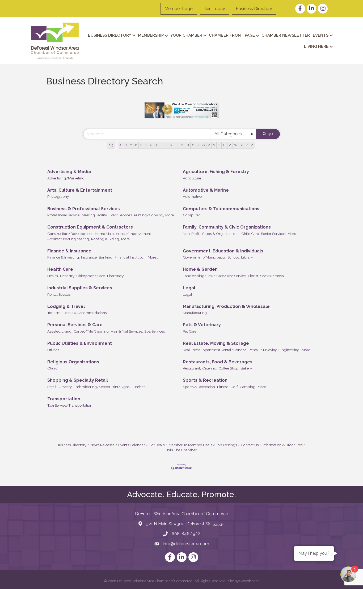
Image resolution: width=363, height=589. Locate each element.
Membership (151, 35)
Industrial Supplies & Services (79, 287)
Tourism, (54, 313)
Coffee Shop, (228, 368)
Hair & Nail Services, (127, 331)
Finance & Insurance (69, 250)
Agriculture (192, 178)
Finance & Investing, (63, 257)
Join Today (214, 8)
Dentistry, (67, 276)
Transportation (63, 398)
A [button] (120, 145)
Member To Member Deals (190, 445)
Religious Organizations (73, 361)
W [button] (235, 145)
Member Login (178, 8)
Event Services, (121, 215)
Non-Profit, (192, 233)
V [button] (230, 145)
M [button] (182, 145)
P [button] (198, 145)
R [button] (209, 145)
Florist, (253, 276)
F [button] (146, 145)
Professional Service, (63, 215)
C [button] (131, 145)
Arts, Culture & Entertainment (79, 190)
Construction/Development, (70, 233)
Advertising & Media (69, 171)
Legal (189, 287)
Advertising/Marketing (66, 178)
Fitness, (223, 387)
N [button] (188, 145)
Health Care (60, 269)
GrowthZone (249, 581)
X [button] (242, 145)
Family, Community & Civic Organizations (227, 227)
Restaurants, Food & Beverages (217, 361)
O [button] (193, 145)
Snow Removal (272, 276)
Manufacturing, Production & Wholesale (226, 306)
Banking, (106, 257)
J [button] (166, 145)
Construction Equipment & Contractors (90, 227)
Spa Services (154, 331)
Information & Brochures (282, 445)
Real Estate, (192, 350)
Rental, (254, 350)
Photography (58, 196)
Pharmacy (115, 276)
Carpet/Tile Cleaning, (91, 331)
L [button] (176, 145)
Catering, (209, 368)
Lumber (138, 387)
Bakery (246, 368)
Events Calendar (131, 445)
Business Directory (254, 8)
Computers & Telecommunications (221, 208)
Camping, (248, 387)
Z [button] (252, 145)
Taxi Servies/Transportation (69, 405)
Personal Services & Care (75, 324)
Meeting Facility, (94, 215)
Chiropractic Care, (91, 276)
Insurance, (89, 257)
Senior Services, (273, 233)
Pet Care (189, 331)
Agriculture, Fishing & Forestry (216, 171)
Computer (191, 215)
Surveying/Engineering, (280, 350)
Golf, (234, 387)
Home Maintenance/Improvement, (123, 233)
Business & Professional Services (83, 208)
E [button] (141, 145)
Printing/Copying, (149, 215)
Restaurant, (192, 368)
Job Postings (226, 445)
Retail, (52, 387)
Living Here (316, 46)
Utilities (53, 350)
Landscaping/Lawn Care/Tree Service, (215, 276)
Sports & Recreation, (199, 387)
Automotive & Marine (206, 190)
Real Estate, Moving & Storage (216, 343)
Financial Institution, (130, 257)
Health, (53, 276)
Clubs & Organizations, (221, 233)
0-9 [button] (111, 145)
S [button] (214, 145)
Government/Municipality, (204, 257)
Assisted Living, (59, 331)
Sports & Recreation (205, 380)
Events (320, 35)
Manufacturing (195, 313)
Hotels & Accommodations (85, 313)
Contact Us (250, 445)
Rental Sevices (58, 294)
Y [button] (247, 145)
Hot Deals (156, 445)
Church (53, 368)
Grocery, (65, 387)
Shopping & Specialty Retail (77, 380)
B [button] (125, 145)
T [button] (219, 145)
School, (233, 257)
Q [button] (203, 145)
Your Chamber (186, 35)
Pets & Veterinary (202, 324)
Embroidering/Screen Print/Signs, (102, 387)
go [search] (270, 133)
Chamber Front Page (232, 35)
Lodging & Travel (66, 306)
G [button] (151, 145)
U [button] (224, 145)
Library (247, 257)
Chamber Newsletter (285, 35)
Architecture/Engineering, (68, 239)
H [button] (157, 145)
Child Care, (250, 233)
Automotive (192, 196)
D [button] (136, 145)
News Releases (102, 445)
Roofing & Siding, (105, 239)
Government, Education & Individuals (223, 250)
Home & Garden (200, 269)
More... (170, 215)
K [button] (171, 145)
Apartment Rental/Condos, (224, 350)
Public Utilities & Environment (79, 343)
